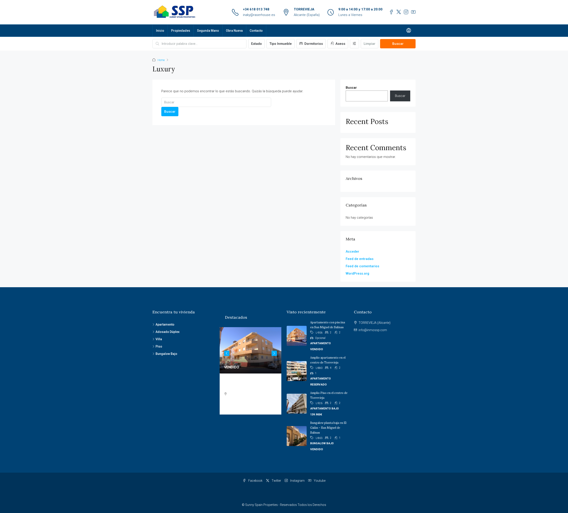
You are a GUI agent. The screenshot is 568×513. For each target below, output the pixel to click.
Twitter (276, 480)
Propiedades (180, 30)
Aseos (340, 44)
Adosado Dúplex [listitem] (167, 332)
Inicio (160, 30)
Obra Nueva (234, 30)
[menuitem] (408, 30)
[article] (251, 371)
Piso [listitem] (159, 346)
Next (274, 353)
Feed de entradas (359, 259)
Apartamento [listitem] (165, 324)
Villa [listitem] (159, 339)
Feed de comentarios (362, 266)
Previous (226, 353)
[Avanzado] (354, 43)
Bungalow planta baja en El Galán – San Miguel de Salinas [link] (328, 427)
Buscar (398, 44)
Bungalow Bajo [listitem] (166, 354)
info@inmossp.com (373, 330)
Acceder (352, 252)
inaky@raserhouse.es (259, 15)
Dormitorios (313, 44)
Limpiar (369, 44)
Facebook (255, 480)
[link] (251, 350)
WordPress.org (357, 273)
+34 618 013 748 (256, 9)
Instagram (297, 480)
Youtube (319, 480)
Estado (256, 44)
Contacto (256, 30)
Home (161, 60)
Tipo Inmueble (280, 44)
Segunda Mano (208, 30)
